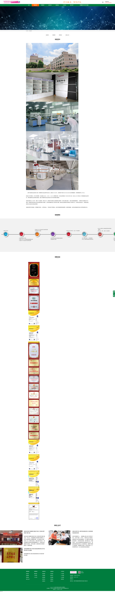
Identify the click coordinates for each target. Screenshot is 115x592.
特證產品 (51, 579)
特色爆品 (51, 577)
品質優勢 (43, 577)
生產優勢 (43, 575)
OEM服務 (62, 573)
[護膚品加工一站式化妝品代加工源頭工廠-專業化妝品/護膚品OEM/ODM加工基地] (12, 3)
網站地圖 (54, 589)
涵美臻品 (57, 5)
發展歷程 (27, 575)
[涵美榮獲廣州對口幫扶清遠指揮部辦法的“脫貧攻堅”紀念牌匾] (11, 555)
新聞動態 (42, 5)
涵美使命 (27, 573)
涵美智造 (50, 5)
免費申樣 (62, 579)
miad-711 (1, 591)
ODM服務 (62, 575)
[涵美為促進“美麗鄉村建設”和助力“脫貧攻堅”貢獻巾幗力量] (11, 537)
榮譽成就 (27, 577)
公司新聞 (35, 575)
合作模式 (64, 5)
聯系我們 (71, 5)
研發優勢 (43, 573)
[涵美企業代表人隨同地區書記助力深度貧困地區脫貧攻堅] (60, 537)
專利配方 (51, 575)
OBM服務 (62, 577)
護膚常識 (35, 573)
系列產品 (51, 573)
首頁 (29, 5)
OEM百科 (35, 577)
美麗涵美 (35, 5)
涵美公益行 (28, 579)
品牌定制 (43, 579)
